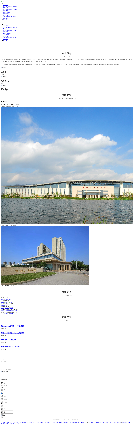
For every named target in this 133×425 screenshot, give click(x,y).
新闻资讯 (5, 10)
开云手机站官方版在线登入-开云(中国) (97, 422)
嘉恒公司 (5, 15)
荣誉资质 (10, 6)
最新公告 (10, 12)
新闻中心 (5, 12)
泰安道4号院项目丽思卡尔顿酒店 (9, 311)
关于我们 (5, 5)
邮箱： (2, 403)
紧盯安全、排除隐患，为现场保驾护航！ (12, 333)
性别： (2, 390)
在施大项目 (6, 13)
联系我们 (5, 19)
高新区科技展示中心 (6, 299)
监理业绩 (5, 8)
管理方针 (15, 6)
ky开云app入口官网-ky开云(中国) (8, 422)
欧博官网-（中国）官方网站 (114, 422)
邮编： (2, 409)
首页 (4, 3)
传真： (2, 401)
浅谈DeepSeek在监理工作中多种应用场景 (12, 326)
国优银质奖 (6, 9)
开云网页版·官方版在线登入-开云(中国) (26, 422)
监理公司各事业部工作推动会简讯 (10, 346)
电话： (2, 398)
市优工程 (15, 9)
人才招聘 (5, 18)
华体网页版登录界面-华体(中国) (79, 422)
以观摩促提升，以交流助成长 (9, 340)
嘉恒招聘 (15, 16)
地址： (2, 406)
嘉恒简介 (5, 16)
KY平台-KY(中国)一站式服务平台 (45, 422)
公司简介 (5, 6)
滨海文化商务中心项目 (6, 305)
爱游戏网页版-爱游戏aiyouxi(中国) (62, 422)
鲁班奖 (10, 9)
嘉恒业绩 (10, 16)
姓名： (2, 387)
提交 (2, 417)
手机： (2, 395)
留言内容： (4, 383)
